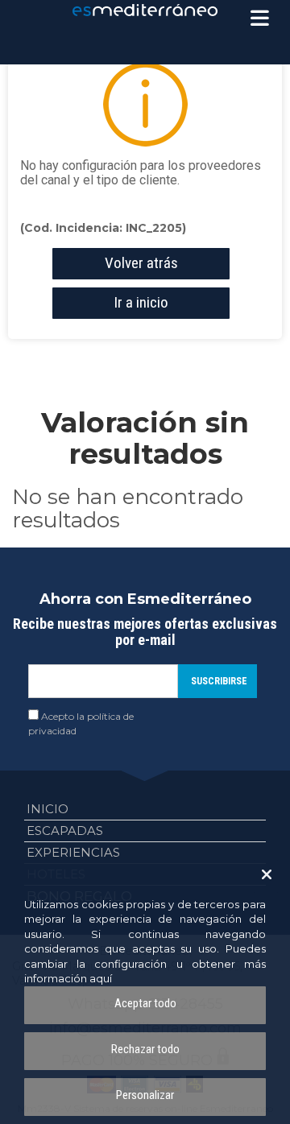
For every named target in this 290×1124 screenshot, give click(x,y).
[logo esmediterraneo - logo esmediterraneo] (145, 10)
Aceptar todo (145, 1003)
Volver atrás (141, 263)
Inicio (47, 808)
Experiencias (73, 852)
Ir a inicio (141, 302)
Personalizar (145, 1095)
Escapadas (65, 830)
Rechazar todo (145, 1049)
